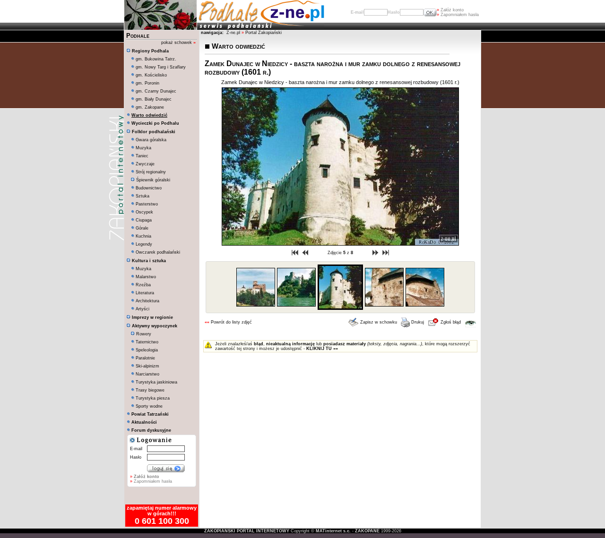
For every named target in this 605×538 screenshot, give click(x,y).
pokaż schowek (178, 42)
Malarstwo (146, 276)
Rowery (143, 334)
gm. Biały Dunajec (154, 99)
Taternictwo (147, 342)
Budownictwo (149, 188)
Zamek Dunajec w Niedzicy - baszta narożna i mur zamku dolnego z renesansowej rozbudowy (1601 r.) (340, 82)
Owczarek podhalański (158, 252)
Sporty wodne (149, 406)
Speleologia (147, 350)
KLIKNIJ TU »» (322, 348)
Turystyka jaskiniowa (156, 382)
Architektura (147, 301)
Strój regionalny (151, 172)
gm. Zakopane (150, 107)
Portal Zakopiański (263, 32)
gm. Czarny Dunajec (156, 91)
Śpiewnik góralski (152, 180)
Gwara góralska (151, 139)
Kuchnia (143, 236)
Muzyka (143, 147)
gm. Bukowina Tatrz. (156, 59)
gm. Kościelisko (151, 75)
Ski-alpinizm (147, 366)
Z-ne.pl (234, 32)
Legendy (144, 244)
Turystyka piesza (153, 398)
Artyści (142, 309)
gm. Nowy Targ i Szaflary (161, 67)
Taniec (142, 156)
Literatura (145, 292)
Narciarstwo (147, 374)
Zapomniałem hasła (458, 14)
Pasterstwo (147, 204)
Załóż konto (450, 10)
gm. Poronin (147, 83)
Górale (142, 228)
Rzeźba (143, 284)
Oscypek (144, 212)
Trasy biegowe (150, 390)
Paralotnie (145, 358)
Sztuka (142, 196)
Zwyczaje (145, 164)
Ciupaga (144, 220)
